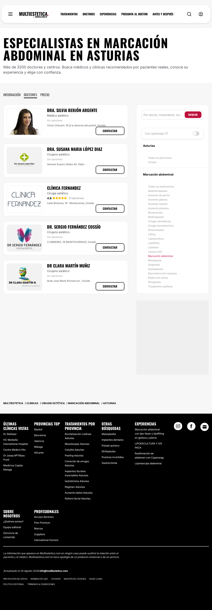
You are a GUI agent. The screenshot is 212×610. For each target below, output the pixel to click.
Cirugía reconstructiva (161, 225)
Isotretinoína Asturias (77, 481)
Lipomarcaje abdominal (148, 463)
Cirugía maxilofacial (159, 221)
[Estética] (33, 15)
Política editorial (13, 584)
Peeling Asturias (74, 455)
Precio (44, 94)
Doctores (30, 94)
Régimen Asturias (75, 486)
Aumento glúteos (157, 199)
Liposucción (155, 251)
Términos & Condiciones (41, 584)
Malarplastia (109, 434)
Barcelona (40, 435)
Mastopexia (154, 260)
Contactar (110, 131)
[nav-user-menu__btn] (201, 14)
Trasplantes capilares (160, 286)
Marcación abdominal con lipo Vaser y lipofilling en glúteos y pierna (149, 433)
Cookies (55, 579)
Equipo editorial (12, 527)
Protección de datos (15, 579)
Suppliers (39, 534)
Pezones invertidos (113, 457)
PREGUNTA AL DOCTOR (134, 14)
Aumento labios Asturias (79, 492)
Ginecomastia (156, 230)
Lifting (151, 234)
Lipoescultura (156, 238)
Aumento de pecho (159, 195)
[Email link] (204, 427)
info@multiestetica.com (53, 570)
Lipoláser (153, 247)
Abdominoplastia (157, 190)
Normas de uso (39, 579)
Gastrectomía (109, 462)
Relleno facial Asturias (77, 498)
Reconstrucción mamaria (162, 273)
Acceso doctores (44, 516)
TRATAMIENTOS (69, 14)
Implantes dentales (112, 439)
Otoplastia (154, 264)
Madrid (38, 429)
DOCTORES (89, 14)
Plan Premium (42, 522)
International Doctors (46, 540)
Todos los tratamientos (161, 186)
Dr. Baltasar (10, 434)
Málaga (38, 446)
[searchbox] (164, 115)
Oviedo (152, 162)
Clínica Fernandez (64, 188)
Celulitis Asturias (74, 449)
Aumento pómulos (158, 208)
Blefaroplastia (156, 216)
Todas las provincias (160, 157)
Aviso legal (96, 579)
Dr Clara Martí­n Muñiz (68, 266)
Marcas (38, 528)
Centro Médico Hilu (14, 449)
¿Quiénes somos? (13, 521)
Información (11, 94)
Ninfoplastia (109, 451)
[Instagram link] (178, 427)
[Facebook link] (191, 427)
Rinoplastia (154, 282)
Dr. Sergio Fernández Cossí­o (74, 227)
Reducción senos (158, 277)
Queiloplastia (155, 269)
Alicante (39, 452)
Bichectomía (155, 212)
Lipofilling (153, 243)
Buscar (193, 114)
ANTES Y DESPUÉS (163, 14)
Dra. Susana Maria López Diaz (74, 149)
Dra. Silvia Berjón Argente (72, 110)
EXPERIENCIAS (108, 14)
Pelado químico (110, 445)
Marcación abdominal (160, 256)
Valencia (39, 441)
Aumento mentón (158, 203)
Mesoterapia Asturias (77, 443)
